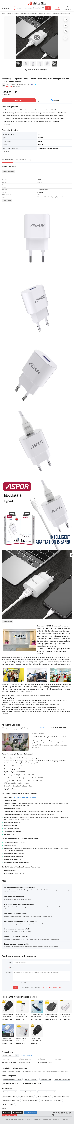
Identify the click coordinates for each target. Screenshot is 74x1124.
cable (23, 797)
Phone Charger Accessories (60, 1096)
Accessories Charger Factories (47, 1092)
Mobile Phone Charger (45, 13)
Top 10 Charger (45, 1100)
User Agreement (47, 1119)
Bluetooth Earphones (25, 1059)
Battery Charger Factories (28, 1092)
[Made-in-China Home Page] (37, 3)
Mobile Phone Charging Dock (11, 1083)
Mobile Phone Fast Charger (62, 1079)
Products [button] (18, 8)
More (3, 1108)
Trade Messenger (30, 1112)
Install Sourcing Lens (10, 1115)
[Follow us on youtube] (67, 1112)
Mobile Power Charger (27, 1096)
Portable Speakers (24, 1062)
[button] (3, 3)
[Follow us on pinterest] (70, 1112)
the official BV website (43, 728)
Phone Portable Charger (30, 1100)
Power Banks (5, 1059)
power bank (17, 797)
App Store (6, 1112)
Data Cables (58, 1059)
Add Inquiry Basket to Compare (37, 70)
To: (11, 967)
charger (34, 797)
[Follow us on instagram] (64, 1112)
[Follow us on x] (62, 1112)
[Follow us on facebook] (59, 1112)
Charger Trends (57, 1100)
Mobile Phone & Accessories (29, 13)
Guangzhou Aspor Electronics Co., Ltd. (17, 84)
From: (10, 962)
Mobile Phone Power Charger (11, 1100)
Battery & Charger (46, 1079)
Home (3, 13)
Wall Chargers (41, 1059)
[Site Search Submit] (48, 8)
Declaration (56, 1119)
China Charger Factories (10, 1092)
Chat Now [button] (56, 100)
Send (15, 987)
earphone (28, 797)
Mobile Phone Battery (31, 1079)
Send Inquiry (19, 100)
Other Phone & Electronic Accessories (47, 1062)
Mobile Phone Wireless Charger (61, 13)
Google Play (17, 1112)
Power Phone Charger (43, 1096)
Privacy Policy (64, 1119)
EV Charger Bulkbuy (8, 1105)
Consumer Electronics (13, 13)
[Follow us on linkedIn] (53, 1115)
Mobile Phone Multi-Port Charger (32, 1083)
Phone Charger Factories (10, 1096)
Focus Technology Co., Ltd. (24, 1119)
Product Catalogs (27, 1055)
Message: (9, 972)
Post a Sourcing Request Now (52, 987)
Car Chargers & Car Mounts (9, 1062)
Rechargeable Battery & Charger (12, 1079)
